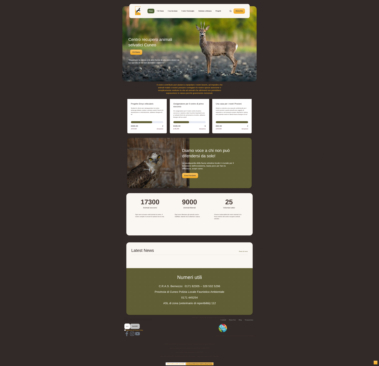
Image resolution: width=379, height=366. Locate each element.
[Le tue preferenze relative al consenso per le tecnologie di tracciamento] (375, 362)
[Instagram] (132, 333)
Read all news (243, 251)
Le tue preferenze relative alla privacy (199, 364)
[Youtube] (137, 333)
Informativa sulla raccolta (175, 364)
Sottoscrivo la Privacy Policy (134, 330)
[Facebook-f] (126, 333)
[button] (239, 11)
